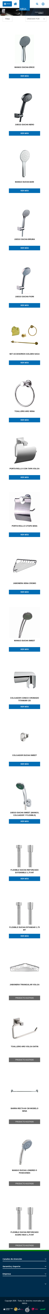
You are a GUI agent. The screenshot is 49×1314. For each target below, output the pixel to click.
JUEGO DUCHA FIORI (24, 297)
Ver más (24, 76)
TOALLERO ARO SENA (25, 411)
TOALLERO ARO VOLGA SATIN (24, 1046)
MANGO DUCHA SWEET (24, 641)
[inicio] (15, 4)
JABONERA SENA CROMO (24, 583)
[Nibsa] (24, 10)
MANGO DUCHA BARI (24, 182)
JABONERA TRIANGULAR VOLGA (24, 985)
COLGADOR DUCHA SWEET (24, 755)
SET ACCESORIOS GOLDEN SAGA (24, 354)
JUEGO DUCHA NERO (24, 125)
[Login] (43, 4)
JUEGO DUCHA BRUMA (24, 239)
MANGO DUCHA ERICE (24, 67)
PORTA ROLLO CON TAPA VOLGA (24, 469)
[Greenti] (43, 1310)
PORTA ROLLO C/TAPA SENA (24, 526)
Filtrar (7, 19)
